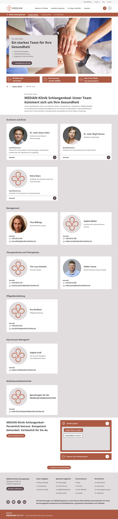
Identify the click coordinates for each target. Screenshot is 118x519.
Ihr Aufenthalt (58, 15)
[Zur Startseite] (14, 8)
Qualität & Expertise (58, 8)
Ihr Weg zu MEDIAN (74, 8)
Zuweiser (87, 8)
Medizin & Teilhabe (41, 8)
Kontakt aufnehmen (15, 489)
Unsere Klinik (33, 15)
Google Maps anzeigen (73, 430)
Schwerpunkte (46, 15)
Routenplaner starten (73, 435)
